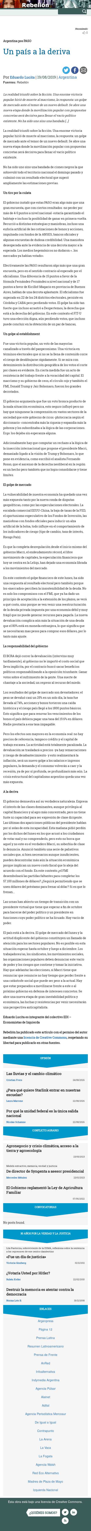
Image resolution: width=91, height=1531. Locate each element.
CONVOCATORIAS (45, 1207)
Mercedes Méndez (16, 1177)
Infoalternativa (45, 1371)
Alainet (45, 1397)
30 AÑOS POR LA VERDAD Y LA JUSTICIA (46, 1233)
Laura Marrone (14, 1100)
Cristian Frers (14, 1080)
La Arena (45, 1439)
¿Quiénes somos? (43, 1513)
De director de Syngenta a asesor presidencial (45, 1171)
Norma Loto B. (14, 1300)
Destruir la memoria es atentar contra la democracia (40, 1292)
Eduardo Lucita (22, 77)
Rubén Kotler (13, 1279)
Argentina (67, 77)
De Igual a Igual (45, 1422)
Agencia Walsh (45, 1464)
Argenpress (45, 1321)
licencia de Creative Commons (45, 1037)
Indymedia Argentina (45, 1380)
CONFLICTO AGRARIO (45, 1130)
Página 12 (45, 1329)
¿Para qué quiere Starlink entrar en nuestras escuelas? (43, 1092)
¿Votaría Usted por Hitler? (28, 1273)
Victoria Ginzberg (16, 1262)
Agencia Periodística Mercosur (45, 1414)
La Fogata (45, 1456)
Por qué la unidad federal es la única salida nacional (42, 1113)
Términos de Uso (19, 1506)
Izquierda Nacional (45, 1490)
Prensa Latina (45, 1338)
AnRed (45, 1363)
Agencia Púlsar (46, 1388)
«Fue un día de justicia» (26, 1256)
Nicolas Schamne (16, 1122)
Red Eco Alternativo (45, 1473)
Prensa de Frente (45, 1355)
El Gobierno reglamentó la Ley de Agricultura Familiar (44, 1190)
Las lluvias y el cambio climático (34, 1073)
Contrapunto (45, 1431)
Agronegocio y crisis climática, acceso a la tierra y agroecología (42, 1148)
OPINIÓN (45, 1058)
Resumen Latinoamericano (46, 1346)
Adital (45, 1405)
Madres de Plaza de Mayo (45, 1481)
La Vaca (45, 1447)
